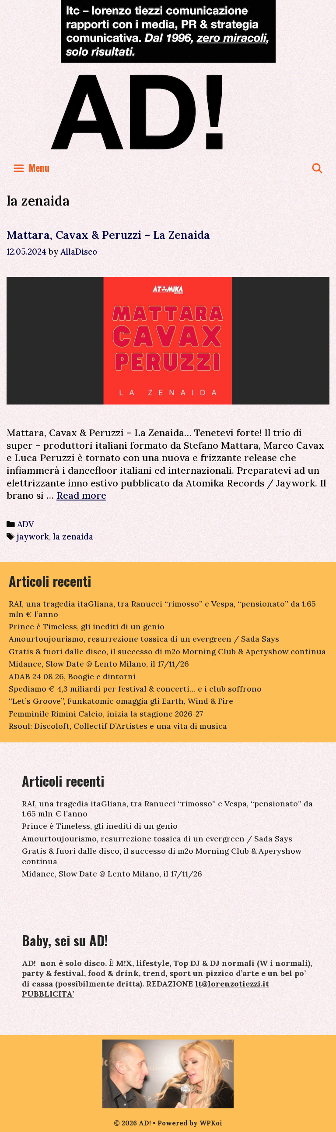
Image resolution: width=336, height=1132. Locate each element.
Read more (81, 495)
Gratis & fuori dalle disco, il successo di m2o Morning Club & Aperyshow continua (167, 651)
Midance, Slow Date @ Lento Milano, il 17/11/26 (99, 664)
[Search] (317, 168)
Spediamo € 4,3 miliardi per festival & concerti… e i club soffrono (135, 689)
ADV (25, 524)
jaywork (33, 536)
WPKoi (211, 1123)
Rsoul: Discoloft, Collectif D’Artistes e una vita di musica (118, 726)
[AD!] (168, 112)
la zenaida (73, 536)
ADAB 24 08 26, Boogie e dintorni (72, 676)
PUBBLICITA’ (48, 994)
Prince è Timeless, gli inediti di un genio (86, 626)
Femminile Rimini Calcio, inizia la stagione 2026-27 (106, 714)
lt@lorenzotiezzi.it (232, 984)
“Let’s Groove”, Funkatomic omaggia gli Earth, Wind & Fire (121, 701)
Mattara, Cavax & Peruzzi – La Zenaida (108, 235)
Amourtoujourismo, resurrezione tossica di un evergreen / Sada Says (144, 639)
